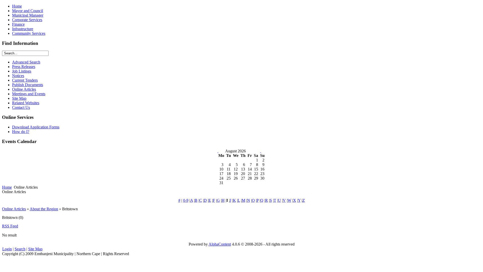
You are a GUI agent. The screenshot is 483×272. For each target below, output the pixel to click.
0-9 (185, 200)
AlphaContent (220, 244)
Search (20, 249)
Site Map (35, 249)
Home (7, 187)
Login (7, 249)
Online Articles (14, 209)
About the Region (44, 209)
